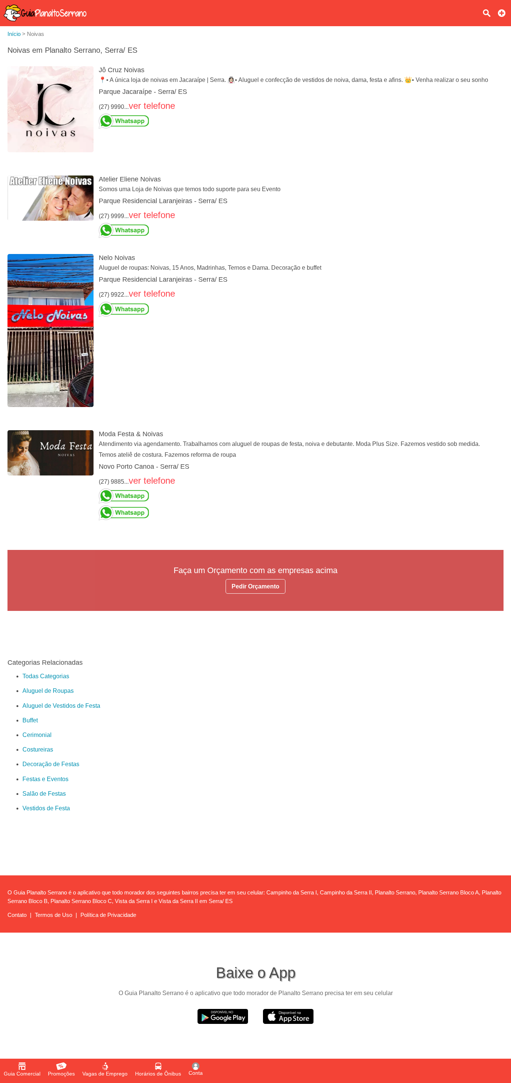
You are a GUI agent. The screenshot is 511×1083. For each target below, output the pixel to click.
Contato (17, 915)
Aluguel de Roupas (48, 691)
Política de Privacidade (108, 915)
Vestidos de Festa (46, 808)
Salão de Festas (44, 793)
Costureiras (37, 749)
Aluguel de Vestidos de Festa (61, 706)
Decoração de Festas (50, 764)
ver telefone (152, 106)
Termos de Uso (53, 915)
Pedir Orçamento (255, 586)
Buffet (30, 720)
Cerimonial (37, 735)
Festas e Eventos (45, 779)
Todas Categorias (45, 676)
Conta (196, 1073)
